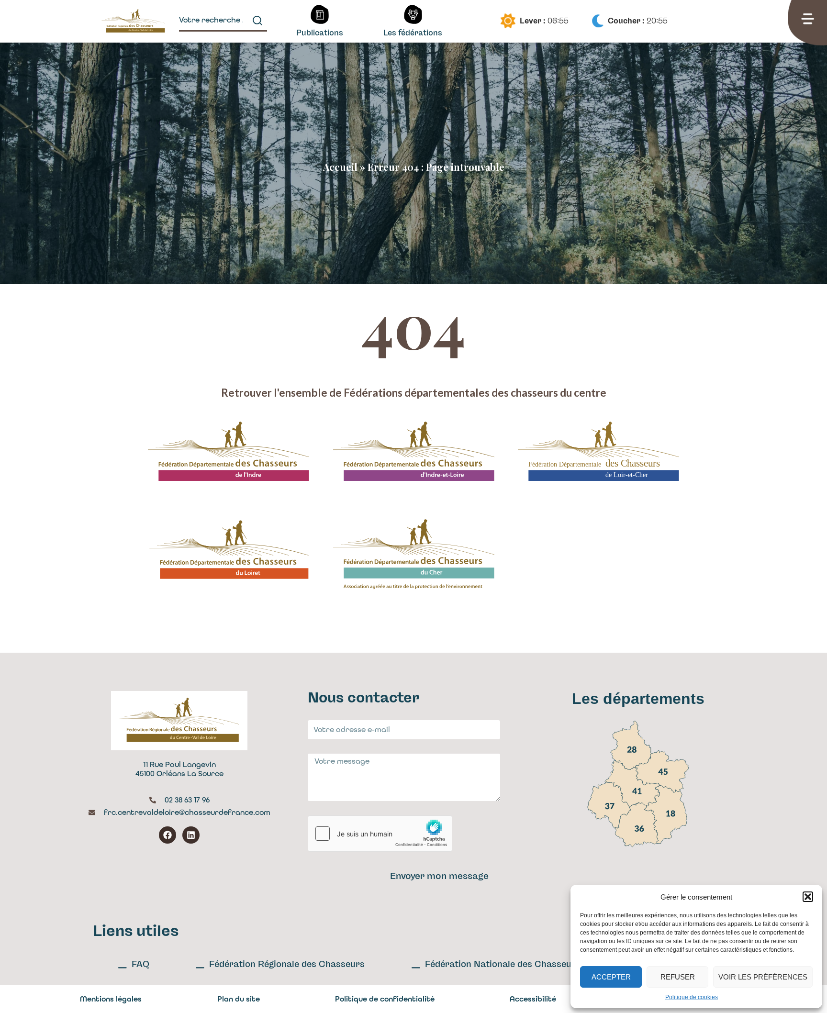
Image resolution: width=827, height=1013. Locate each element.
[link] (630, 745)
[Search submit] (257, 20)
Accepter (611, 977)
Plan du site (238, 998)
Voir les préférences (762, 977)
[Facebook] (167, 835)
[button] (808, 897)
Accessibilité (533, 998)
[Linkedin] (191, 835)
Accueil (340, 166)
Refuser (677, 977)
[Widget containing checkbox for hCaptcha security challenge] (380, 833)
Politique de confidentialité (385, 998)
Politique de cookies (691, 997)
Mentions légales (111, 998)
